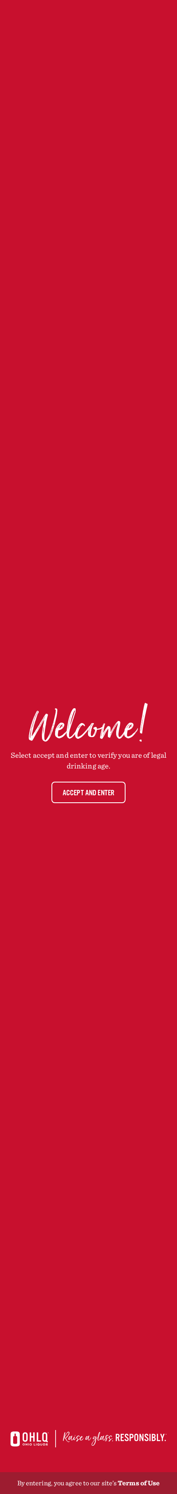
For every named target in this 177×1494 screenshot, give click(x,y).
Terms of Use (139, 1483)
